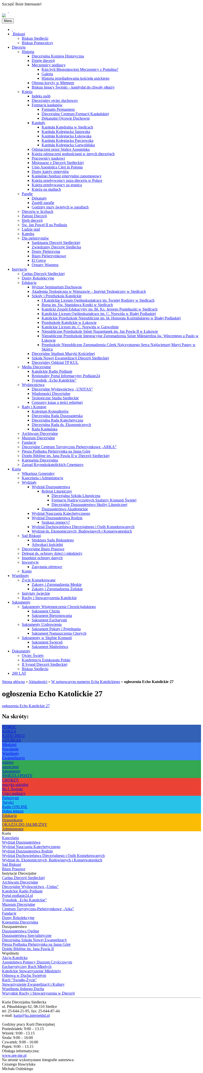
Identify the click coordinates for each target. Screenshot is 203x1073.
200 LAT (19, 673)
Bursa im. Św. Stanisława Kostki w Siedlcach (77, 305)
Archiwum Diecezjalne (40, 433)
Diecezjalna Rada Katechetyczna (57, 420)
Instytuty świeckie (36, 593)
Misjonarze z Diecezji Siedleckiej (58, 163)
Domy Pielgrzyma (46, 251)
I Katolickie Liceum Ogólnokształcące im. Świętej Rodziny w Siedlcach (98, 300)
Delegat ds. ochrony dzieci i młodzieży (52, 553)
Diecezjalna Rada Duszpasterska (57, 416)
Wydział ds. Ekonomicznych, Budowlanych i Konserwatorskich (82, 531)
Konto (27, 571)
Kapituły (38, 123)
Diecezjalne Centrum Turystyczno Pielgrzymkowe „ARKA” (69, 447)
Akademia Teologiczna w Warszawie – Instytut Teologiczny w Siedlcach (89, 291)
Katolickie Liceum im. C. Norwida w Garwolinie (80, 327)
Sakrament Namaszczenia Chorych (59, 633)
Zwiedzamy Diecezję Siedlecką (56, 247)
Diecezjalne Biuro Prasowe (43, 549)
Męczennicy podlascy (49, 65)
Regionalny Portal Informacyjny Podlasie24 (66, 376)
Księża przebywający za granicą (57, 185)
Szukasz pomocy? (56, 522)
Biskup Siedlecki (35, 38)
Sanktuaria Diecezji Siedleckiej (56, 242)
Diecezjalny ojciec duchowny (55, 100)
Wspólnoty (20, 576)
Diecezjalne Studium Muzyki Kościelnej (63, 354)
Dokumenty (21, 651)
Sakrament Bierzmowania (52, 615)
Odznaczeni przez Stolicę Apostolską (61, 149)
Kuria (16, 469)
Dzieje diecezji (43, 60)
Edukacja (29, 282)
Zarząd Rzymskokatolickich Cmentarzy (53, 464)
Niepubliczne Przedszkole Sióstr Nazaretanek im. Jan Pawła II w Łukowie (100, 331)
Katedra (28, 234)
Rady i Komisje (34, 407)
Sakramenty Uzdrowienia (42, 624)
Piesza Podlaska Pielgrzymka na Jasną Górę (56, 451)
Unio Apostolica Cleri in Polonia (57, 167)
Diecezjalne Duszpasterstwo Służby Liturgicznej (89, 504)
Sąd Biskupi (31, 536)
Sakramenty (21, 602)
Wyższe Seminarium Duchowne (57, 287)
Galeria (47, 74)
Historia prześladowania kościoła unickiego (75, 78)
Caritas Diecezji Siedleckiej (43, 274)
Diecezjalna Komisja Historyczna (58, 56)
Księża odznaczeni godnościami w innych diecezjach (73, 154)
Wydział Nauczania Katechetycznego (61, 513)
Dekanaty (39, 198)
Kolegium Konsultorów (50, 411)
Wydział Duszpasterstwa (51, 487)
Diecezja (18, 47)
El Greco (39, 260)
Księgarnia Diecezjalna (40, 460)
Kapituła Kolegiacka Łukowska (66, 136)
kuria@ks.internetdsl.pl (32, 1015)
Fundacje (29, 442)
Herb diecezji (32, 220)
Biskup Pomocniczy (37, 43)
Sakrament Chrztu (46, 611)
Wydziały (29, 482)
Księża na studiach (46, 189)
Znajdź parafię (43, 203)
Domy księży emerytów (50, 171)
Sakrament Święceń (47, 642)
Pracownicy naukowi (48, 158)
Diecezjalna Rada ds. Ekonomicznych (61, 425)
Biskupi (18, 34)
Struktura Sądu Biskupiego (53, 540)
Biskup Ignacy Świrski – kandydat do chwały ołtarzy (73, 87)
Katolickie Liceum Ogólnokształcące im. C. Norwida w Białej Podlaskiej (99, 314)
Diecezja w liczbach (37, 211)
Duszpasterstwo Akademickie (65, 509)
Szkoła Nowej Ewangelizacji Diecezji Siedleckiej (70, 358)
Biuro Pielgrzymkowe (49, 256)
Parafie (27, 194)
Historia (28, 52)
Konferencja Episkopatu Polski (46, 660)
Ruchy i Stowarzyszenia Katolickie (49, 598)
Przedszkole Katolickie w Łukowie (69, 322)
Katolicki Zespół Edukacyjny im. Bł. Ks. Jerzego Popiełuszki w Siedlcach (99, 309)
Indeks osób (41, 96)
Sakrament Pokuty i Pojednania (56, 629)
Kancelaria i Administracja (42, 478)
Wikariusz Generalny (38, 473)
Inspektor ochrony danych (42, 558)
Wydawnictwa (33, 385)
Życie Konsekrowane (38, 580)
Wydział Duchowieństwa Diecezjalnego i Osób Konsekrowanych (83, 527)
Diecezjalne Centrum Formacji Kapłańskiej (75, 114)
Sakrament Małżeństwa (50, 647)
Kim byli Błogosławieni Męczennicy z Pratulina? (80, 69)
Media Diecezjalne (36, 367)
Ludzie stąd (31, 229)
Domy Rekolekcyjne (38, 278)
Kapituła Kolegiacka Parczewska (67, 140)
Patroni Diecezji (34, 216)
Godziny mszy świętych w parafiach (60, 207)
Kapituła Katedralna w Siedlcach (67, 127)
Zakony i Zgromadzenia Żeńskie (57, 589)
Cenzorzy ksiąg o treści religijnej (57, 402)
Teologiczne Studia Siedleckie (55, 398)
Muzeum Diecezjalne (38, 438)
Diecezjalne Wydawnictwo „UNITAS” (62, 389)
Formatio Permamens (58, 109)
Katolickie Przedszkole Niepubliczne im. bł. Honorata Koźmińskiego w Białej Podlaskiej (111, 318)
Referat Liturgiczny (57, 491)
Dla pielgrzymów (35, 238)
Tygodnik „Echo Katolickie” (54, 380)
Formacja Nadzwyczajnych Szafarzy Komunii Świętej (93, 500)
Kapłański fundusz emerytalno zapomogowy (67, 176)
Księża (27, 92)
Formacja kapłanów (47, 105)
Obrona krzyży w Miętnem (53, 83)
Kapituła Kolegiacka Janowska (66, 132)
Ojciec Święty (33, 655)
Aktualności (37, 682)
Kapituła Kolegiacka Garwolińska (68, 145)
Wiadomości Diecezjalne (51, 393)
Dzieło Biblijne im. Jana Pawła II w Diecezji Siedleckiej (65, 456)
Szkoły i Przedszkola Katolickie (56, 296)
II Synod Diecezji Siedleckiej (44, 664)
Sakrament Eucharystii (49, 620)
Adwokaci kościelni (47, 544)
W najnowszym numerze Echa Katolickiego (85, 682)
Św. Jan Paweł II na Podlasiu (44, 225)
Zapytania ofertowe (47, 567)
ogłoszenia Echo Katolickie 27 (26, 706)
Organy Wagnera (45, 265)
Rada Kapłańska (44, 429)
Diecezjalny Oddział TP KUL (55, 362)
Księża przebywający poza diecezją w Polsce (67, 180)
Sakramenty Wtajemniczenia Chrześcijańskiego (59, 607)
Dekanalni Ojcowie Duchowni (66, 118)
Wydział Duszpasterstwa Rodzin (57, 518)
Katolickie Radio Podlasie (52, 371)
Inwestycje (30, 562)
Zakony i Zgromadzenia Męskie (57, 584)
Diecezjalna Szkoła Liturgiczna (75, 496)
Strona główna (13, 682)
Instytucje (19, 269)
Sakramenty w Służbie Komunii (47, 638)
